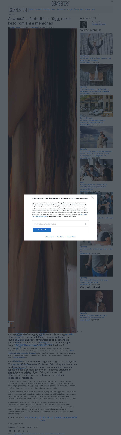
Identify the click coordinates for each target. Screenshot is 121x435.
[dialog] (60, 217)
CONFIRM (42, 230)
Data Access (60, 236)
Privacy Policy (71, 236)
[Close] (93, 198)
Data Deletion (50, 236)
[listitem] (60, 224)
